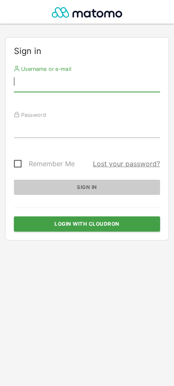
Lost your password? (126, 163)
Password (32, 114)
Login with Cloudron (87, 224)
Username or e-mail (45, 68)
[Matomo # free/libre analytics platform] (87, 14)
